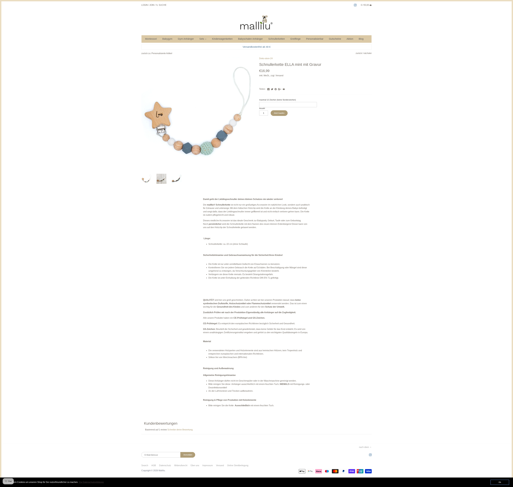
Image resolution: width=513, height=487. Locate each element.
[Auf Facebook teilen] (268, 89)
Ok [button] (500, 482)
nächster (368, 53)
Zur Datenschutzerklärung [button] (91, 482)
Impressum (207, 465)
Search (144, 465)
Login (144, 5)
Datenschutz (165, 465)
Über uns (195, 465)
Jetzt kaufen (279, 113)
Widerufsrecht (180, 465)
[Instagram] (355, 4)
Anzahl (262, 108)
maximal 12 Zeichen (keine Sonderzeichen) (277, 100)
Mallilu (162, 470)
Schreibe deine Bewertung (180, 430)
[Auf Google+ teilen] (279, 89)
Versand (279, 75)
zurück (359, 53)
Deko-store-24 (266, 58)
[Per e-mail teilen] (284, 89)
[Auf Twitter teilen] (272, 89)
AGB (153, 465)
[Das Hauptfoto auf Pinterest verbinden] (276, 89)
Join (151, 5)
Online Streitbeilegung (237, 465)
